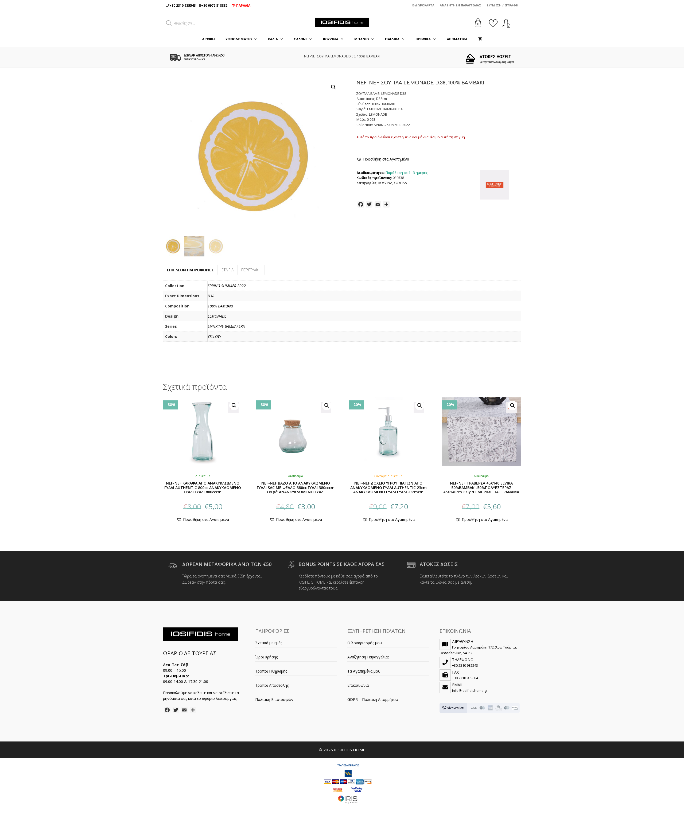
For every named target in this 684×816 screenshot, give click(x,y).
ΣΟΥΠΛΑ (400, 183)
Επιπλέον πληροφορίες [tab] (190, 269)
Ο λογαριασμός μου (364, 642)
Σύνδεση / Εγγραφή (502, 5)
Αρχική (208, 39)
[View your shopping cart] (480, 39)
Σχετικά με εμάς (268, 642)
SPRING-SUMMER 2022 (227, 285)
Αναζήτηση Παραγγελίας (460, 5)
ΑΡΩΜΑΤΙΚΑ (457, 39)
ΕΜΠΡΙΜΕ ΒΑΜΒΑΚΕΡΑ (226, 326)
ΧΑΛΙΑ (273, 39)
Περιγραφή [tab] (251, 269)
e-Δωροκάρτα (423, 5)
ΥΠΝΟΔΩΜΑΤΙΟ (239, 39)
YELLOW (214, 336)
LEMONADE (217, 316)
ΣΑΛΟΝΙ (300, 39)
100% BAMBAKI (220, 306)
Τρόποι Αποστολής (272, 685)
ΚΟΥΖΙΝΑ (330, 39)
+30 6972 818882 (214, 5)
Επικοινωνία (358, 685)
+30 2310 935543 (182, 5)
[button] (333, 87)
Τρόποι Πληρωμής (271, 671)
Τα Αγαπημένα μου (363, 671)
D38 (211, 295)
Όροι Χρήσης (266, 656)
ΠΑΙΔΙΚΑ (392, 39)
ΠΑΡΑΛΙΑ (242, 5)
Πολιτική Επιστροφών (274, 699)
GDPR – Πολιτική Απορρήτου (372, 699)
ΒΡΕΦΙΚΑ (423, 39)
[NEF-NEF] (494, 185)
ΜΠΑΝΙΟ (361, 39)
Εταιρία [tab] (227, 269)
